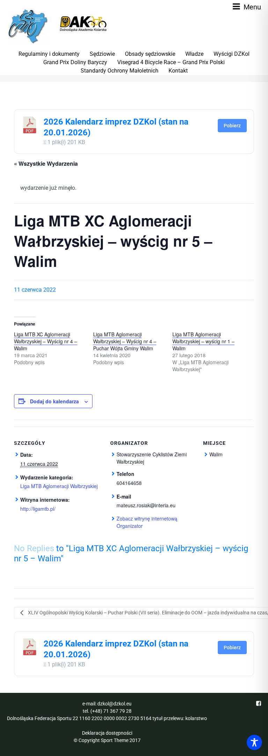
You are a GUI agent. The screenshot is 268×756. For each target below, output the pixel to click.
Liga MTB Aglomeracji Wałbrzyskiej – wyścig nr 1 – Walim (203, 341)
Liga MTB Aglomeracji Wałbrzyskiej (59, 485)
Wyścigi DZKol (232, 54)
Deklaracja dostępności (107, 733)
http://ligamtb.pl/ (37, 508)
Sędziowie (102, 54)
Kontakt (178, 70)
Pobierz (232, 125)
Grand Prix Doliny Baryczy (75, 62)
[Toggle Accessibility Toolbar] (254, 742)
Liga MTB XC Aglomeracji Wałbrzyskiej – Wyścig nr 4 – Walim (45, 341)
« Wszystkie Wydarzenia (46, 163)
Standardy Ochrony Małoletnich (119, 70)
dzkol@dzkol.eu (114, 703)
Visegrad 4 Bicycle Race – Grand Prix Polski (171, 62)
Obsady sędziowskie (150, 54)
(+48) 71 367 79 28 (111, 711)
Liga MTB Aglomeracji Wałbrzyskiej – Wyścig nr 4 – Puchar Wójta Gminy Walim (124, 341)
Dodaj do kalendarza (54, 401)
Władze (194, 54)
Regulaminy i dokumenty (49, 54)
